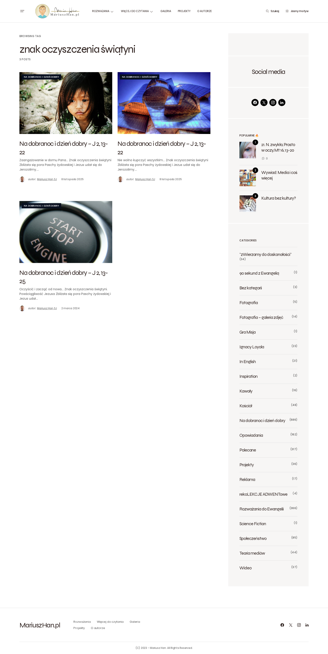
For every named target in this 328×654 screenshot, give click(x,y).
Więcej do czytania (110, 622)
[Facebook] (255, 102)
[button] (22, 11)
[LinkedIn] (281, 102)
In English (247, 361)
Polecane (247, 450)
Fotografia (248, 302)
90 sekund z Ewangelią (259, 273)
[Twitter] (264, 102)
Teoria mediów (252, 553)
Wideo (245, 567)
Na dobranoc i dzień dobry (41, 77)
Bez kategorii (250, 287)
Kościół (245, 405)
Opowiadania (251, 435)
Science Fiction (252, 523)
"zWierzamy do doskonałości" (265, 254)
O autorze (98, 628)
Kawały (245, 391)
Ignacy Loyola (251, 346)
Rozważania (82, 622)
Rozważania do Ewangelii (261, 509)
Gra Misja (247, 332)
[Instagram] (272, 102)
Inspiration (248, 376)
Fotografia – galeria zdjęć (261, 317)
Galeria (135, 622)
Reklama (247, 479)
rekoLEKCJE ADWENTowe (263, 494)
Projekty (246, 464)
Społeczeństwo (252, 538)
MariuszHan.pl (39, 625)
